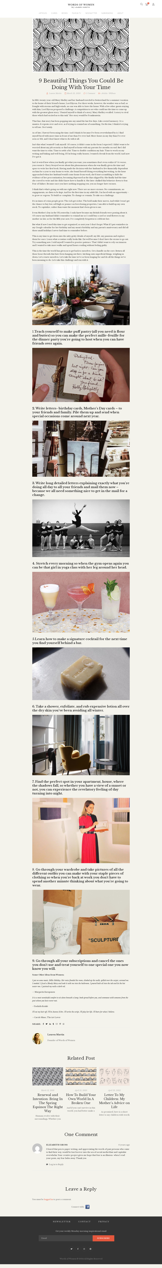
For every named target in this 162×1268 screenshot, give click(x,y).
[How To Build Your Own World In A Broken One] (81, 1076)
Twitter (71, 1248)
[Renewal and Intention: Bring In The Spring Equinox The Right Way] (47, 1076)
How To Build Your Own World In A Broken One (81, 1099)
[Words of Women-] (81, 4)
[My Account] (153, 4)
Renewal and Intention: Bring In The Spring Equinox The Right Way (48, 1103)
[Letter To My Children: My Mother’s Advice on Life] (114, 1076)
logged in (48, 1199)
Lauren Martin (55, 1034)
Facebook (77, 1248)
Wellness (112, 93)
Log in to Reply (56, 1164)
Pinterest (90, 1248)
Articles (104, 93)
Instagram (84, 1248)
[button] (87, 1206)
